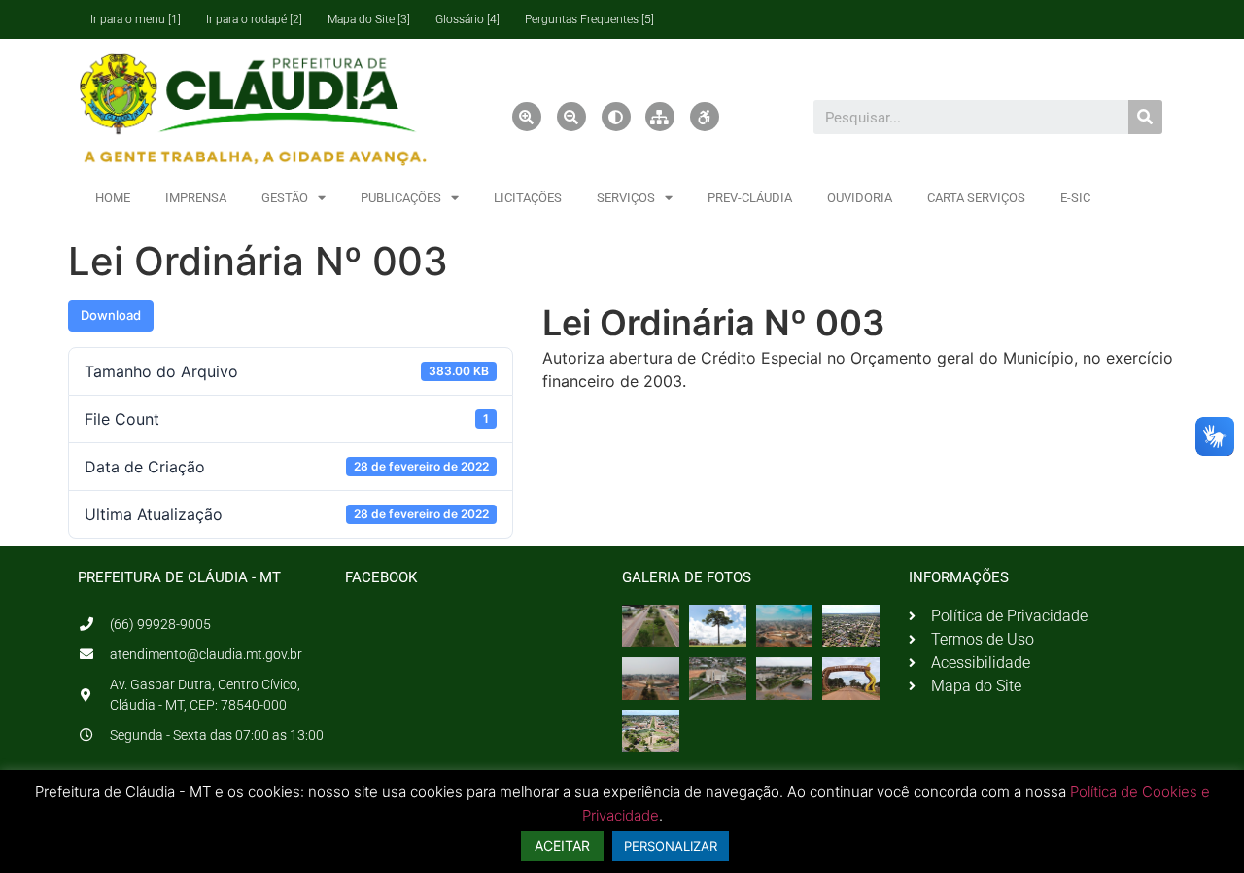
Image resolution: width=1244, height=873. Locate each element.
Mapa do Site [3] (369, 19)
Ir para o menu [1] (135, 19)
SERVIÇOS (626, 198)
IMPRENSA (195, 198)
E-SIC (1075, 198)
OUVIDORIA (859, 198)
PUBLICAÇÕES (401, 198)
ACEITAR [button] (562, 845)
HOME (112, 198)
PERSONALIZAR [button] (670, 846)
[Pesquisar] (1145, 117)
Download (111, 315)
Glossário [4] (467, 19)
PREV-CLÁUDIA (750, 198)
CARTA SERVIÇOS (976, 198)
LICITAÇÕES (528, 198)
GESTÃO (284, 198)
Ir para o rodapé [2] (254, 19)
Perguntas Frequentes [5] (589, 19)
